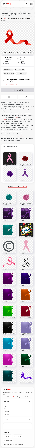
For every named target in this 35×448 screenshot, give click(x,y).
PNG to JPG (7, 414)
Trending (6, 411)
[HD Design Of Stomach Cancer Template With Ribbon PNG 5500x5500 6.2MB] (26, 343)
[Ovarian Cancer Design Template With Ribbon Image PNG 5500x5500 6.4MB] (9, 376)
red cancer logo (8, 69)
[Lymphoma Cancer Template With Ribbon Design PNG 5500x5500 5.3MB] (9, 311)
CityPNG (3, 119)
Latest (6, 406)
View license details (11, 84)
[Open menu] (31, 4)
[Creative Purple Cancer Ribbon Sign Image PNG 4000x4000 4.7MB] (26, 376)
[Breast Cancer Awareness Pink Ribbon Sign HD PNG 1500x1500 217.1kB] (9, 262)
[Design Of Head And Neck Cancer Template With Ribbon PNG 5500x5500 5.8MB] (26, 311)
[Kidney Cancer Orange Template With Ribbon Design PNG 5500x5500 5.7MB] (26, 295)
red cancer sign (19, 69)
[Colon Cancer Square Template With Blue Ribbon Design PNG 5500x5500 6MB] (26, 278)
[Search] (26, 4)
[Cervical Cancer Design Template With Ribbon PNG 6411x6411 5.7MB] (9, 230)
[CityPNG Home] (6, 4)
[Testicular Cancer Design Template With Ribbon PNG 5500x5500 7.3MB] (9, 360)
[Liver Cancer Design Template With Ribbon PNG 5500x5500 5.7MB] (26, 360)
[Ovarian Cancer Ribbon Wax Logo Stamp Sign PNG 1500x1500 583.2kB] (9, 197)
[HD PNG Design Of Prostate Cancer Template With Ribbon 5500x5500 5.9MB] (9, 343)
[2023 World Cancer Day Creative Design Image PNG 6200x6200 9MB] (26, 214)
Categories (7, 409)
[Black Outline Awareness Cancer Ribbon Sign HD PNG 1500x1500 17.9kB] (26, 262)
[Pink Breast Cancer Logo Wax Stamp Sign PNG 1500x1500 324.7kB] (26, 197)
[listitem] (7, 436)
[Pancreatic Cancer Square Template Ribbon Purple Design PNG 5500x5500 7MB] (9, 278)
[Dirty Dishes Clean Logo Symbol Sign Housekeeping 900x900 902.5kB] (26, 230)
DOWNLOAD (18, 90)
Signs (22, 62)
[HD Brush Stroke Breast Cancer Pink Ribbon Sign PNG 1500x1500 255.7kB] (26, 246)
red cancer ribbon (9, 73)
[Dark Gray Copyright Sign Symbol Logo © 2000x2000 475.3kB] (9, 246)
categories (20, 136)
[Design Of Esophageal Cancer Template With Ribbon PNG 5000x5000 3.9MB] (26, 327)
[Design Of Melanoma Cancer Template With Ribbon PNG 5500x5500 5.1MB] (9, 327)
